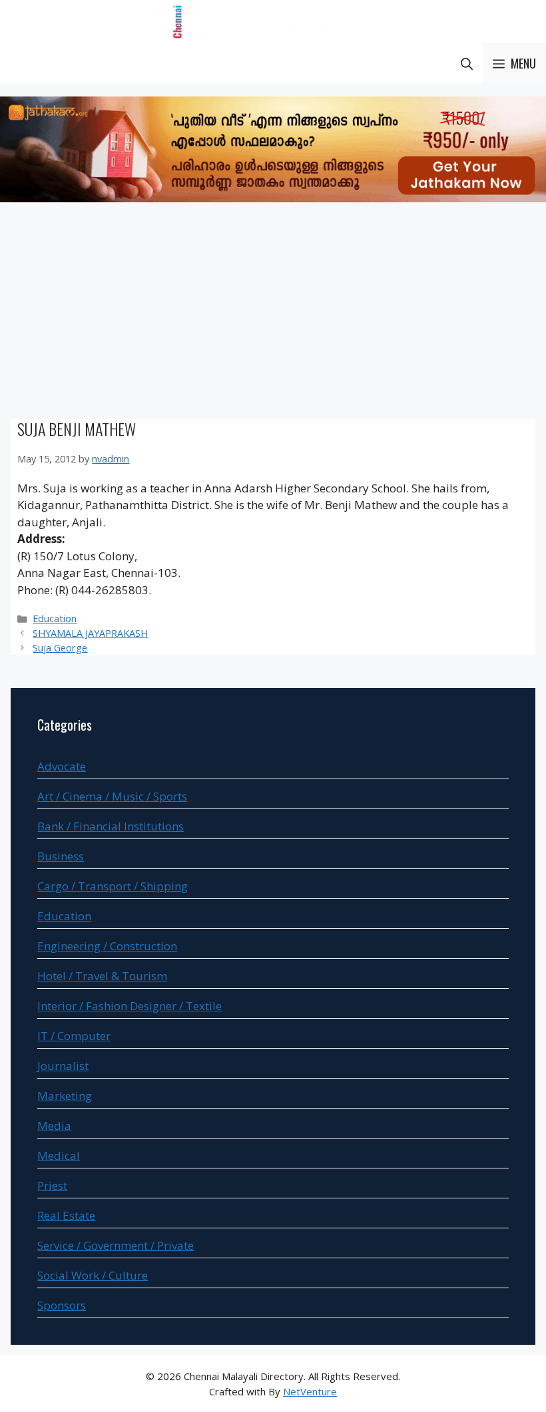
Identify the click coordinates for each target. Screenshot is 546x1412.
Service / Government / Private (115, 1245)
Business (60, 856)
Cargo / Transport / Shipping (112, 886)
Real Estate (66, 1215)
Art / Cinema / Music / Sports (112, 796)
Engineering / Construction (107, 946)
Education (55, 618)
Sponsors (61, 1305)
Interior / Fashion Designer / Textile (129, 1005)
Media (54, 1125)
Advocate (61, 766)
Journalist (63, 1065)
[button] (467, 63)
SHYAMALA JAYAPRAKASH (90, 633)
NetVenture (310, 1391)
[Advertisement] (273, 313)
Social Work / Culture (92, 1275)
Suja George (60, 647)
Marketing (64, 1095)
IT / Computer (74, 1035)
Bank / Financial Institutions (110, 826)
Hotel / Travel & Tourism (102, 975)
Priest (52, 1185)
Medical (58, 1155)
